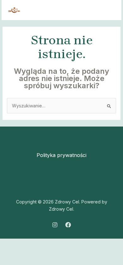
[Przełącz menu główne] (108, 10)
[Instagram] (55, 225)
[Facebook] (68, 225)
